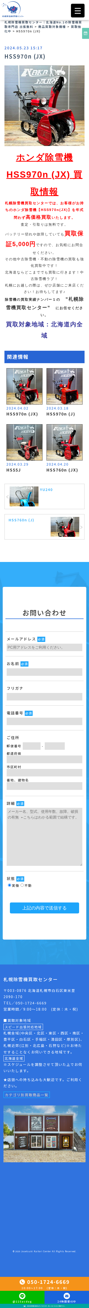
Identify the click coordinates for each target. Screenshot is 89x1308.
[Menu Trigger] (78, 10)
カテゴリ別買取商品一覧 (26, 1094)
